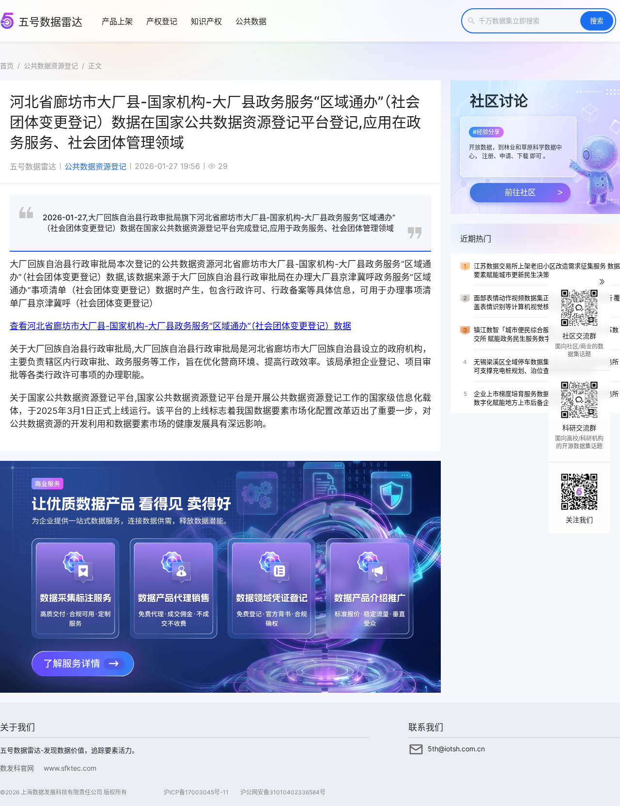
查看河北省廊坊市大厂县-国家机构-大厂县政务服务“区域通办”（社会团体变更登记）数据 (180, 326)
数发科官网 (17, 768)
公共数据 (250, 21)
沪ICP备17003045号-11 (196, 792)
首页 (7, 65)
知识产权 (206, 21)
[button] (517, 144)
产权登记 (161, 21)
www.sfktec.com (70, 768)
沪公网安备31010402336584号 (283, 792)
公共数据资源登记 (51, 65)
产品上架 (117, 21)
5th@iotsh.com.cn (456, 749)
